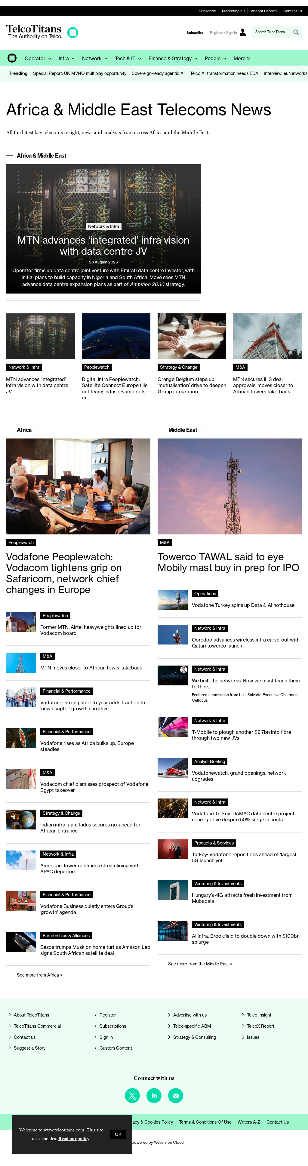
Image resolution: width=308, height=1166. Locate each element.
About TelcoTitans (31, 1015)
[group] (240, 58)
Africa (24, 429)
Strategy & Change (178, 367)
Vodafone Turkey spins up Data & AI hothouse (243, 605)
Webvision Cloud (169, 1142)
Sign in (106, 1037)
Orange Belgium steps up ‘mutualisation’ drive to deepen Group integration (192, 385)
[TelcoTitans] (42, 37)
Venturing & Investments (218, 883)
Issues (253, 1037)
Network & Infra (103, 226)
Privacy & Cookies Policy (149, 1122)
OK (118, 1134)
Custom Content (116, 1048)
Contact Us (292, 11)
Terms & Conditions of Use (205, 1122)
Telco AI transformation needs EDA (224, 73)
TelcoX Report (260, 1026)
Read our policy (73, 1138)
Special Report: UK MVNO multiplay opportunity (79, 73)
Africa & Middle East (41, 155)
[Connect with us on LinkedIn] (154, 1095)
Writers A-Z (249, 1122)
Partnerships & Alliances (66, 935)
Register (108, 1015)
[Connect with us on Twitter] (132, 1095)
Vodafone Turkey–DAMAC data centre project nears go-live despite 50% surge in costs (243, 817)
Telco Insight (259, 1015)
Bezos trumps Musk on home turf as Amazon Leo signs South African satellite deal (95, 950)
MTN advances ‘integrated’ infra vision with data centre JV (103, 245)
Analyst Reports (264, 11)
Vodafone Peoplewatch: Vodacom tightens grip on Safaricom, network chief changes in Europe (64, 573)
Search (296, 32)
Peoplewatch (96, 367)
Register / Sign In (223, 33)
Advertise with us (190, 1015)
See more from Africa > (40, 975)
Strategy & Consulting (194, 1037)
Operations (205, 593)
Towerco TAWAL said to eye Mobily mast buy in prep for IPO (229, 562)
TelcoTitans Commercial (37, 1026)
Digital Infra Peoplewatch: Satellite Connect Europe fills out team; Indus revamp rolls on (114, 388)
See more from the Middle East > (200, 964)
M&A (240, 367)
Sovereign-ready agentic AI (158, 73)
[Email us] (175, 1095)
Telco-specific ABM (192, 1026)
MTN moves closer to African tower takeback (91, 668)
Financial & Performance (67, 691)
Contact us (24, 1037)
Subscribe (207, 11)
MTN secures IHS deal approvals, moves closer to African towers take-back (263, 385)
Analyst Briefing (209, 761)
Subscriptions (113, 1026)
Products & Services (214, 843)
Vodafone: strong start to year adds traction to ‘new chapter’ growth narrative (92, 706)
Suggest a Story (29, 1048)
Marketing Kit (233, 11)
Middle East (182, 429)
